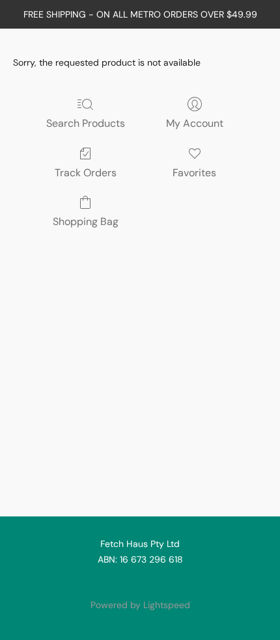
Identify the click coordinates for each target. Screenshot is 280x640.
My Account (194, 123)
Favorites (194, 173)
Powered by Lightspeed (140, 605)
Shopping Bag (86, 221)
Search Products (85, 123)
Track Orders (86, 173)
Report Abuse (140, 583)
